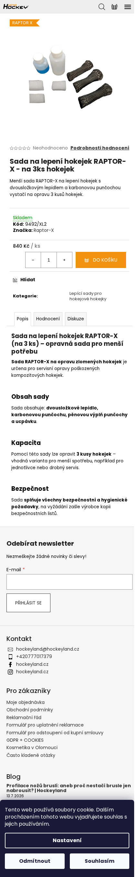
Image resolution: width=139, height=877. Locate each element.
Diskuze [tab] (76, 319)
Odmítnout (34, 861)
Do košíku (105, 260)
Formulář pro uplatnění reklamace (45, 725)
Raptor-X (44, 230)
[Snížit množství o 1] (33, 260)
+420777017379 (34, 656)
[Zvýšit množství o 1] (64, 260)
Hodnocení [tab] (48, 319)
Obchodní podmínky (29, 710)
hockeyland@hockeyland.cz (47, 649)
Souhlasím (99, 861)
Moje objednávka (25, 702)
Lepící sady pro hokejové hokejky (88, 296)
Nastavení (67, 840)
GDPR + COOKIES (25, 740)
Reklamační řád (23, 717)
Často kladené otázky (30, 755)
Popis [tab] (22, 319)
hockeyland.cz (32, 664)
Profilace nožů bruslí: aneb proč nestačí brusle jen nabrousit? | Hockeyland (68, 788)
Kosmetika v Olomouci (32, 747)
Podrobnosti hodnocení (99, 148)
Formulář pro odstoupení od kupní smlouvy (54, 732)
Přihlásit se (28, 603)
